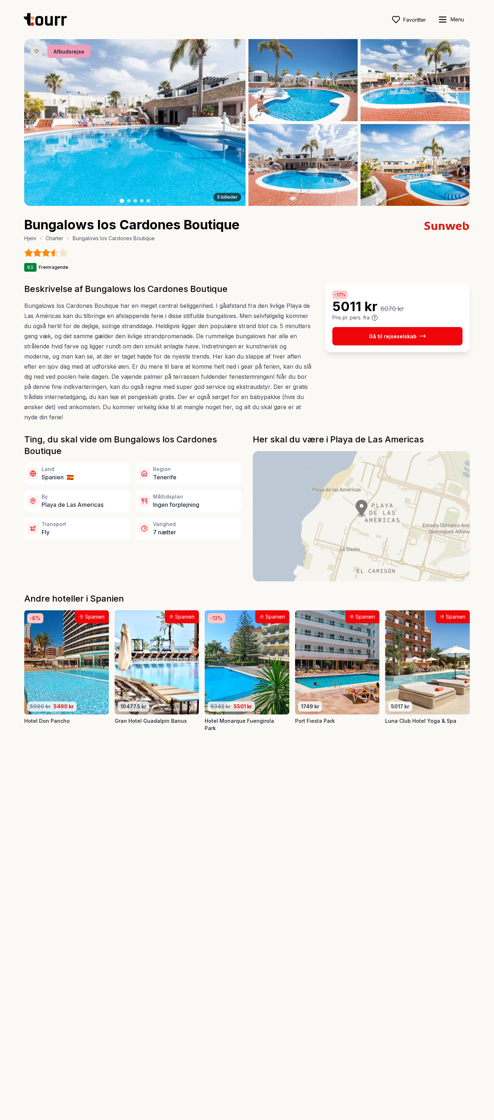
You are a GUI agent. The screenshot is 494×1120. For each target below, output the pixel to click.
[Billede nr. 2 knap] (129, 201)
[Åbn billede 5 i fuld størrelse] (415, 165)
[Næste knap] (229, 123)
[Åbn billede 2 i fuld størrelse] (303, 80)
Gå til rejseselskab (393, 336)
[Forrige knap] (40, 123)
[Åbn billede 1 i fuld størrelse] (135, 122)
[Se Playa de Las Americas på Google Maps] (361, 516)
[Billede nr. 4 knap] (142, 201)
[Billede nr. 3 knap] (135, 201)
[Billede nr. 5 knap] (148, 201)
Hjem (30, 238)
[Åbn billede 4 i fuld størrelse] (303, 165)
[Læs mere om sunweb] (446, 225)
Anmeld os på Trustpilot (419, 1105)
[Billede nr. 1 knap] (122, 201)
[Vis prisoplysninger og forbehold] (375, 318)
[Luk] (479, 1055)
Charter (54, 238)
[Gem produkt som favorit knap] (36, 51)
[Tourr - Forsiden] (48, 19)
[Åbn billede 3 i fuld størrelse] (415, 80)
